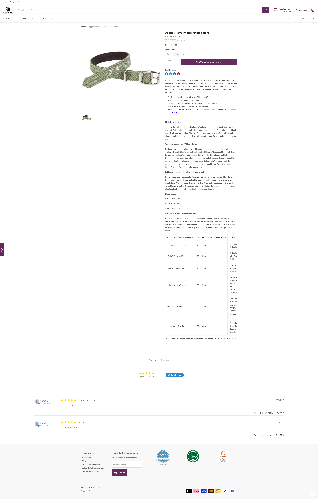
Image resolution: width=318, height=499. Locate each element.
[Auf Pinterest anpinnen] (178, 73)
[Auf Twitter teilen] (170, 73)
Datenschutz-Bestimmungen (93, 468)
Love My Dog (174, 36)
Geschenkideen (58, 19)
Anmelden (303, 10)
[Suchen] (265, 10)
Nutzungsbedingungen (90, 471)
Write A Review (175, 375)
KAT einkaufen (29, 19)
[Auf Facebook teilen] (166, 73)
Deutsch (21, 2)
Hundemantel (214, 109)
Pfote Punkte (293, 19)
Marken (43, 19)
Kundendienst (87, 458)
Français (13, 2)
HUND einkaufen (10, 19)
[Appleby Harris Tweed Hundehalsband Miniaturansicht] (87, 118)
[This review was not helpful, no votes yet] (281, 412)
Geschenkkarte (308, 19)
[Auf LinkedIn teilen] (174, 73)
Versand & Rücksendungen (92, 464)
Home (83, 27)
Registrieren (119, 472)
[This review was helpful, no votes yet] (277, 412)
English (5, 2)
